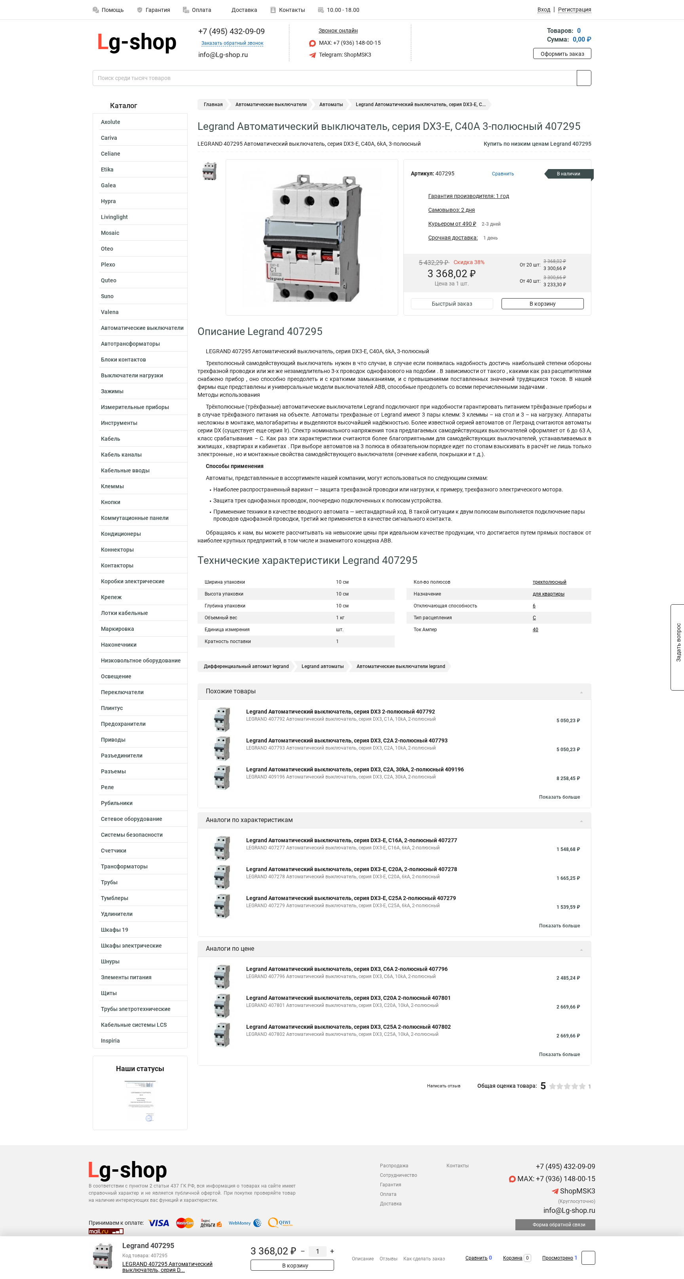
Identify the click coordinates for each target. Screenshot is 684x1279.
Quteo (108, 280)
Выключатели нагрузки (132, 375)
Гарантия (158, 10)
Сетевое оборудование (131, 819)
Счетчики (113, 850)
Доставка (243, 10)
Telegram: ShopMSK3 (344, 54)
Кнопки (110, 502)
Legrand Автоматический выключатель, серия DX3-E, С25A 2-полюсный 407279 (351, 898)
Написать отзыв (443, 1086)
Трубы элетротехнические (136, 1009)
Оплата (201, 10)
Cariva (109, 138)
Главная (213, 104)
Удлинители (117, 914)
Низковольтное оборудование (141, 660)
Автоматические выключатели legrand (401, 666)
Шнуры (110, 961)
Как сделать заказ (424, 1259)
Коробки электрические (133, 581)
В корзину (543, 304)
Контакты (292, 10)
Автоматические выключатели (142, 328)
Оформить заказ (562, 54)
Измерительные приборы (135, 407)
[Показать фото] (209, 171)
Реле (107, 787)
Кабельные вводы (125, 470)
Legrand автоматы (323, 666)
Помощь (113, 10)
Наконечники (119, 644)
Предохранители (123, 724)
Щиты (109, 993)
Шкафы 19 (114, 930)
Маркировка (117, 629)
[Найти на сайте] (584, 78)
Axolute (110, 122)
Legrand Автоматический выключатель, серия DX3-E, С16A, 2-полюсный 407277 (351, 840)
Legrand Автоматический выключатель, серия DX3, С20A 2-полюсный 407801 (348, 998)
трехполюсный (549, 582)
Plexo (108, 264)
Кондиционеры (121, 534)
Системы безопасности (132, 835)
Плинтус (112, 708)
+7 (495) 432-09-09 (230, 31)
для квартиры (548, 594)
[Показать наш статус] (140, 1101)
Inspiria (110, 1040)
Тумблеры (114, 898)
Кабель (110, 439)
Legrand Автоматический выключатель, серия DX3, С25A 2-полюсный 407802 (348, 1027)
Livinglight (114, 217)
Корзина (512, 1258)
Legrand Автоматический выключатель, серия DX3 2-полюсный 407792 (340, 711)
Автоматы (331, 104)
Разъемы (113, 771)
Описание (363, 1259)
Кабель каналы (121, 454)
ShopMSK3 (577, 1191)
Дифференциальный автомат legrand (246, 666)
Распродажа (394, 1166)
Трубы (109, 882)
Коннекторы (117, 549)
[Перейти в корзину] (538, 36)
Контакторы (117, 565)
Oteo (107, 249)
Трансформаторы (124, 866)
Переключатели (122, 692)
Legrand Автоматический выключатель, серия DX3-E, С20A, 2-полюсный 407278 (351, 869)
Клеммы (112, 486)
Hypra (108, 201)
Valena (110, 312)
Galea (108, 185)
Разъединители (121, 755)
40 (535, 629)
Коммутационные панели (135, 518)
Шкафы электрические (131, 945)
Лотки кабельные (124, 613)
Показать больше (559, 797)
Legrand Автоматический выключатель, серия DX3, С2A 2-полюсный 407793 (347, 740)
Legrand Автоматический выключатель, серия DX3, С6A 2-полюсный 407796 (347, 969)
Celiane (110, 153)
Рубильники (117, 803)
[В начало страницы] (588, 1258)
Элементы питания (126, 977)
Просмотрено (557, 1258)
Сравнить (477, 1258)
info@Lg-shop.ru (568, 1210)
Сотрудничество (398, 1175)
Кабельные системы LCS (134, 1025)
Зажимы (112, 391)
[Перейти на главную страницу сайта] (137, 43)
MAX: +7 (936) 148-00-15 (349, 43)
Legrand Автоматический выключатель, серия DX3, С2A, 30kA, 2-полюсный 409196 (355, 769)
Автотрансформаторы (130, 344)
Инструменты (119, 423)
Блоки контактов (123, 359)
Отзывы (388, 1259)
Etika (107, 169)
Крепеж (111, 597)
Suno (107, 296)
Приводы (113, 740)
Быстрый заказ (452, 304)
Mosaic (110, 233)
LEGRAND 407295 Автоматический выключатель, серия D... (167, 1267)
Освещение (116, 676)
